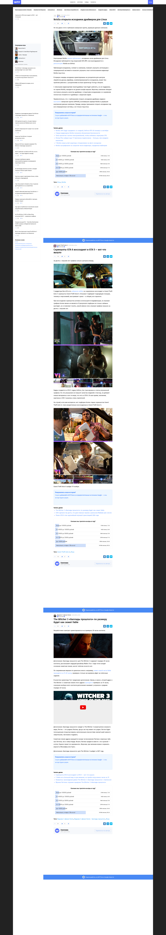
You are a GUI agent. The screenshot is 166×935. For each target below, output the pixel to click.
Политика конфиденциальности (23, 245)
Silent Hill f (112, 9)
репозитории (58, 63)
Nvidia (64, 182)
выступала (57, 102)
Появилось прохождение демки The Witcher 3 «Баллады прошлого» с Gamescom (83, 780)
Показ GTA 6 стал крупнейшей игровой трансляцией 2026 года (77, 515)
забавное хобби (77, 291)
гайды (87, 2)
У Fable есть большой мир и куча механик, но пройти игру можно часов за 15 (82, 777)
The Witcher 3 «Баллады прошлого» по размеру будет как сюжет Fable (80, 510)
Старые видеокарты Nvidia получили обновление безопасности (78, 133)
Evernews (64, 193)
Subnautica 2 (51, 9)
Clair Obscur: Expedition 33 (71, 9)
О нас (16, 241)
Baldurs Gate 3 (136, 9)
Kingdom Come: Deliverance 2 (88, 9)
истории (80, 2)
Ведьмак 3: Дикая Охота (64, 615)
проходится (89, 683)
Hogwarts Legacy (102, 9)
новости (72, 2)
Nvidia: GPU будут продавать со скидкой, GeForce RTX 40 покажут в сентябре (82, 130)
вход (150, 2)
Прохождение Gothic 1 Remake (23, 9)
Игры (58, 15)
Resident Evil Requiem (39, 9)
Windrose (59, 9)
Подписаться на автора (103, 194)
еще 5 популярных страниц (21, 64)
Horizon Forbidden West (148, 9)
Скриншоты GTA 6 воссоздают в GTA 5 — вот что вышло (75, 775)
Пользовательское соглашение (23, 243)
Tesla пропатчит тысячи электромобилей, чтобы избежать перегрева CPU (81, 135)
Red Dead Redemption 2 (124, 9)
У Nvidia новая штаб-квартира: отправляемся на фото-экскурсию (78, 143)
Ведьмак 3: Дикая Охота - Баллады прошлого (89, 819)
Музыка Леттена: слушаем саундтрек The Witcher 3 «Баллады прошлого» (81, 782)
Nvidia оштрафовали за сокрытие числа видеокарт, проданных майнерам (81, 145)
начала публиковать (74, 58)
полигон (93, 2)
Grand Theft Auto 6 (62, 245)
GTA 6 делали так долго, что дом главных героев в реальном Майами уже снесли (84, 513)
